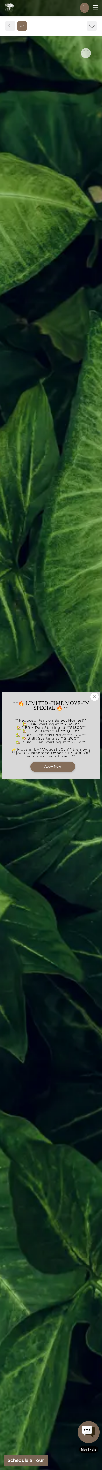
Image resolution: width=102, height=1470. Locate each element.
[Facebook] (11, 371)
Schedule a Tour (26, 1460)
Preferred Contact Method (39, 468)
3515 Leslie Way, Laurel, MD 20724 (45, 349)
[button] (89, 1437)
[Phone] (84, 8)
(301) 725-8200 (25, 359)
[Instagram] (19, 371)
